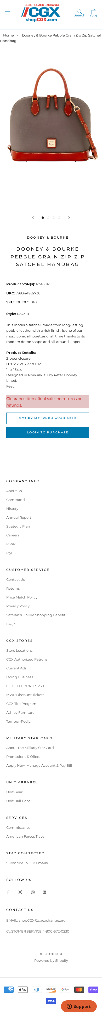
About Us (14, 491)
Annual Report (18, 517)
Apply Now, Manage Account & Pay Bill (39, 765)
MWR (10, 544)
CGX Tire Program (21, 703)
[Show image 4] (59, 217)
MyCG (11, 553)
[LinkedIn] (44, 892)
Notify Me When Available (48, 418)
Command (15, 499)
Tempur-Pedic (18, 721)
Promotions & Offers (23, 756)
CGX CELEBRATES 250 (25, 686)
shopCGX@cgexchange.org (42, 920)
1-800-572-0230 (56, 931)
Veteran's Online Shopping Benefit (35, 615)
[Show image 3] (54, 217)
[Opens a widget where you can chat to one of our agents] (79, 1006)
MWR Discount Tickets (25, 695)
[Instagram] (33, 892)
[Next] (69, 217)
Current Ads (16, 668)
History (12, 508)
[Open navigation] (7, 13)
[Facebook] (8, 892)
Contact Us (15, 579)
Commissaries (18, 827)
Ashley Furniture (20, 712)
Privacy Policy (18, 606)
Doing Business (19, 677)
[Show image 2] (48, 217)
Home (8, 35)
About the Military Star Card (30, 747)
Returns (13, 588)
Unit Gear (14, 792)
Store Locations (19, 650)
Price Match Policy (21, 597)
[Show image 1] (43, 217)
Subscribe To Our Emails (27, 863)
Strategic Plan (18, 526)
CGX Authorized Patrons (26, 659)
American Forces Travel (26, 836)
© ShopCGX (51, 954)
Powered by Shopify (51, 960)
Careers (12, 535)
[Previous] (33, 217)
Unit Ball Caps (18, 801)
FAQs (10, 624)
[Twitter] (20, 892)
